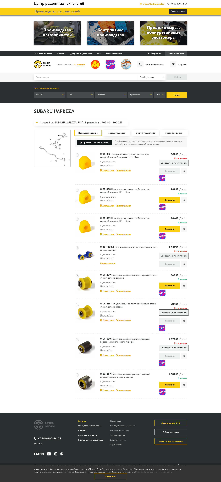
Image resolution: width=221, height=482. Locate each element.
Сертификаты (116, 444)
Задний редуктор (174, 132)
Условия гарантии (117, 435)
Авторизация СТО (170, 422)
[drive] (39, 454)
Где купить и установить (81, 53)
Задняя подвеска (116, 132)
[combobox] (151, 77)
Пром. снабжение (114, 53)
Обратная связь (171, 432)
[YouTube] (49, 453)
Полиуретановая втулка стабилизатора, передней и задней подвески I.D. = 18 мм (125, 155)
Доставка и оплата (43, 53)
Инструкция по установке (90, 440)
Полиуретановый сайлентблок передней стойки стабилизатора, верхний (128, 276)
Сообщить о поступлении (174, 162)
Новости (82, 430)
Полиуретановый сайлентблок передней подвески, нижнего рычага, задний (125, 375)
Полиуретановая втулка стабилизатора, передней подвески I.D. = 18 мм (125, 190)
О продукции (115, 421)
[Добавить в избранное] (184, 171)
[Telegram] (61, 453)
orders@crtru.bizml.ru (153, 3)
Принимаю (110, 476)
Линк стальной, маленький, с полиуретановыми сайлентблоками (128, 248)
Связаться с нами (178, 11)
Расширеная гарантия (119, 430)
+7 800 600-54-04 (49, 438)
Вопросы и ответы (118, 440)
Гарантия (61, 53)
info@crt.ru (38, 443)
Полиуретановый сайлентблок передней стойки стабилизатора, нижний (128, 305)
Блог (99, 53)
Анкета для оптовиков (171, 441)
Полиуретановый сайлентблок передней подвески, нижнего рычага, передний (125, 340)
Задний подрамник (145, 132)
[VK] (55, 453)
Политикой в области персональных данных (154, 471)
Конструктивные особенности (122, 425)
